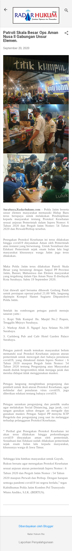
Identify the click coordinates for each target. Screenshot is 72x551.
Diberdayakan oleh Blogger (36, 526)
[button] (66, 33)
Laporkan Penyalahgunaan (36, 542)
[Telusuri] (66, 11)
